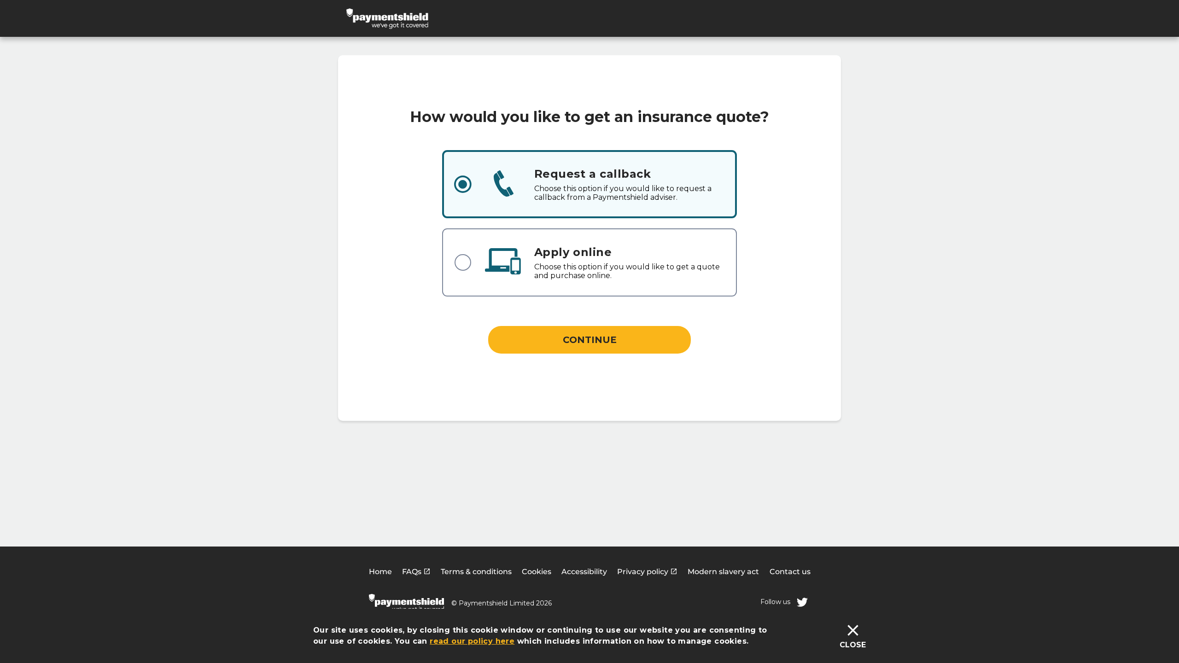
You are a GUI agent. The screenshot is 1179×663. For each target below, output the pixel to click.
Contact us (790, 571)
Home (380, 571)
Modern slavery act (723, 571)
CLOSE (853, 644)
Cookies (536, 571)
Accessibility (584, 571)
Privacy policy (643, 571)
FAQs (412, 571)
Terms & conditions (476, 571)
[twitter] (802, 602)
